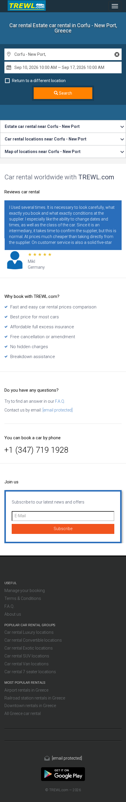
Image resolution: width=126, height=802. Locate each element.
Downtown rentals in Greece (30, 705)
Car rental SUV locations (26, 656)
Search (65, 93)
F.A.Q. (59, 401)
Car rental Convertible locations (33, 640)
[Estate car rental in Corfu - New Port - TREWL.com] (63, 774)
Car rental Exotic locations (28, 648)
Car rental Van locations (26, 664)
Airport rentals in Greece (26, 690)
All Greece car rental (22, 713)
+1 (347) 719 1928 (36, 450)
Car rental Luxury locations (29, 632)
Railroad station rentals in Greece (34, 698)
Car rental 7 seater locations (30, 671)
